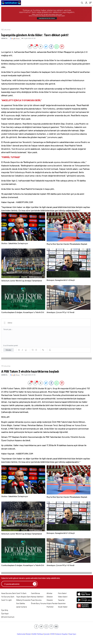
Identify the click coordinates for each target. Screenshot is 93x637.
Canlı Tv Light (6, 600)
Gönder (8, 350)
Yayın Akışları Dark (23, 597)
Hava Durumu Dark (8, 593)
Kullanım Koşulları (62, 634)
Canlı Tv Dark (21, 593)
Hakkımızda (21, 634)
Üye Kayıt (5, 613)
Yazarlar (61, 600)
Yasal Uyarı (72, 634)
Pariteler (50, 607)
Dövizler (50, 597)
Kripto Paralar (52, 603)
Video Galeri (62, 597)
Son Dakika (20, 603)
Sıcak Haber (63, 607)
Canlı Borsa (35, 593)
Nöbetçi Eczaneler (23, 600)
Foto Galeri (62, 593)
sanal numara (21, 607)
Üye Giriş (4, 610)
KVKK (53, 634)
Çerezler (47, 634)
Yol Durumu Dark (7, 597)
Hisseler (50, 600)
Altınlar (49, 593)
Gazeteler (62, 603)
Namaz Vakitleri (37, 597)
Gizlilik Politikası (37, 634)
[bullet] (36, 349)
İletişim (28, 634)
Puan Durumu (36, 600)
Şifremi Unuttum (7, 617)
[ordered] (32, 349)
